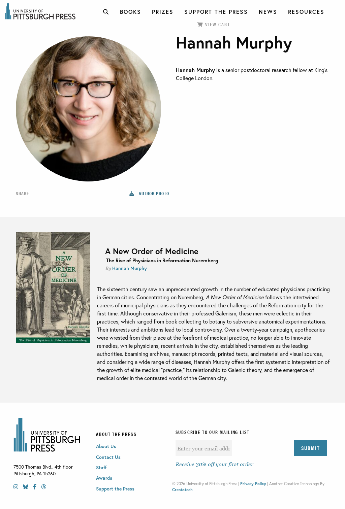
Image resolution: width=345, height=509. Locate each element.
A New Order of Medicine (151, 251)
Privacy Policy (253, 483)
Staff (101, 467)
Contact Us (108, 457)
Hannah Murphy (129, 268)
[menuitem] (106, 11)
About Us (106, 446)
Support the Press (115, 488)
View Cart (216, 24)
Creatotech (182, 489)
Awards (104, 478)
